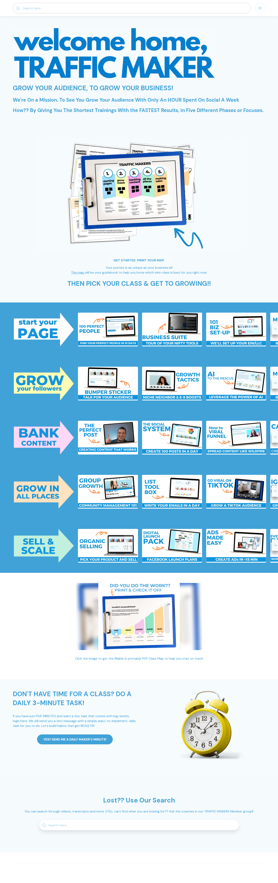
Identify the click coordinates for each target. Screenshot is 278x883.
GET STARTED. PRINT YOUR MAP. (139, 260)
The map (78, 272)
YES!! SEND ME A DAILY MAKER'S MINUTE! (74, 739)
